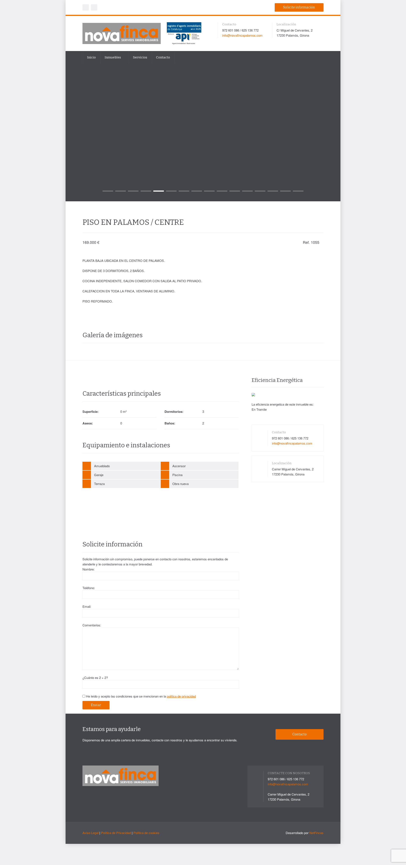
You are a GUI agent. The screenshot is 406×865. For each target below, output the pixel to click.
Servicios (140, 57)
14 (272, 191)
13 (260, 191)
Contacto (163, 57)
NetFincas (316, 832)
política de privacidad (181, 696)
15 (285, 191)
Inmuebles (113, 57)
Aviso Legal (90, 832)
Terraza (99, 483)
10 (222, 191)
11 (234, 191)
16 (298, 191)
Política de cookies (146, 832)
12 (247, 191)
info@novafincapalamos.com (242, 35)
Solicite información (299, 7)
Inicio (91, 57)
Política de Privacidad (116, 832)
